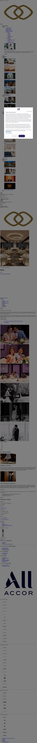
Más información (8, 131)
